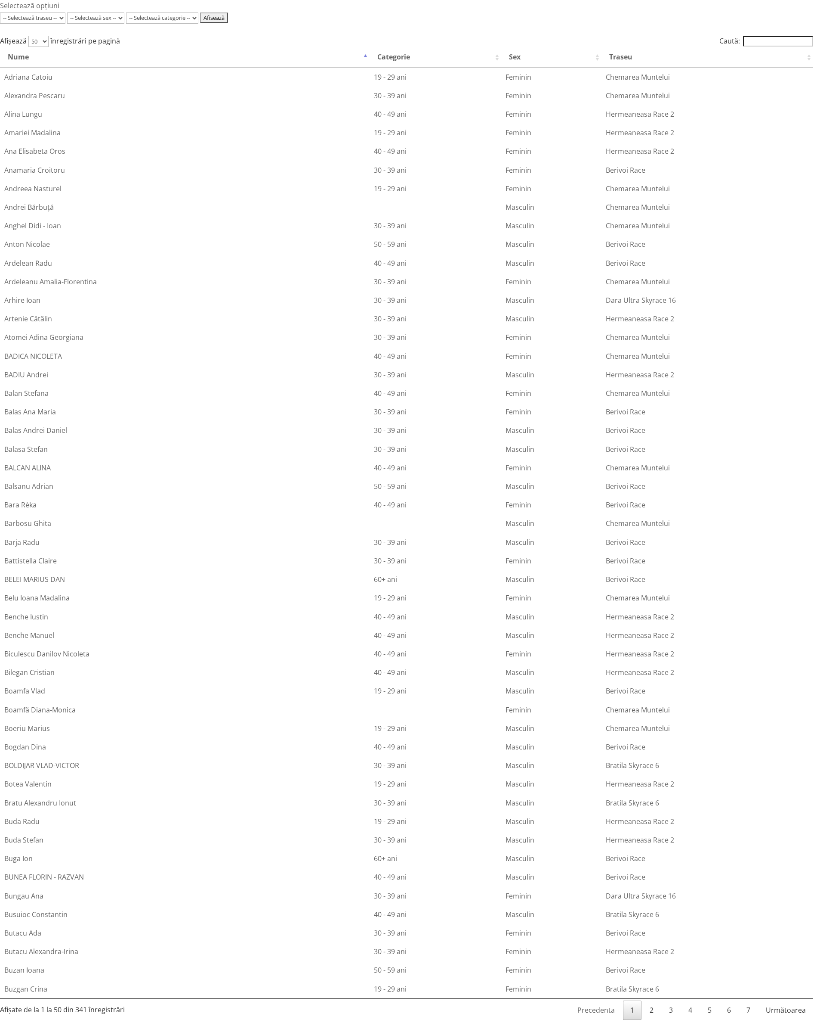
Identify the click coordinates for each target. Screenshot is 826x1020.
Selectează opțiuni (29, 5)
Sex (515, 57)
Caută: (729, 41)
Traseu (620, 57)
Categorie (393, 57)
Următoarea (786, 1010)
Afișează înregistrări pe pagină (60, 41)
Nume (18, 57)
